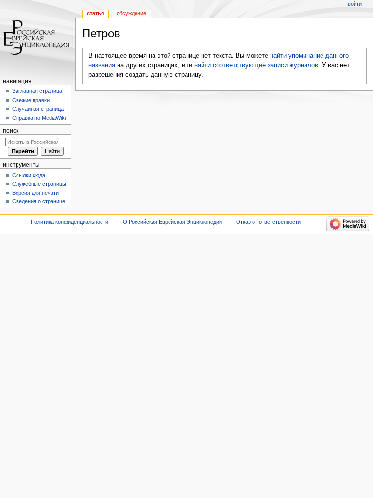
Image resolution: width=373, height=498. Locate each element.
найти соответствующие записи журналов (256, 65)
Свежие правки (31, 100)
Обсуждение (131, 13)
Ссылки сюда (28, 175)
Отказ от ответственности (268, 222)
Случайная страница (38, 109)
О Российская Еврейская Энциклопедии (172, 222)
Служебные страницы (39, 184)
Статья (95, 13)
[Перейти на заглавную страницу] (37, 37)
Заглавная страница (37, 91)
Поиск (10, 131)
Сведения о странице (38, 201)
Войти (355, 4)
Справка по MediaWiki (39, 118)
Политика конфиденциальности (69, 222)
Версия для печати (35, 193)
